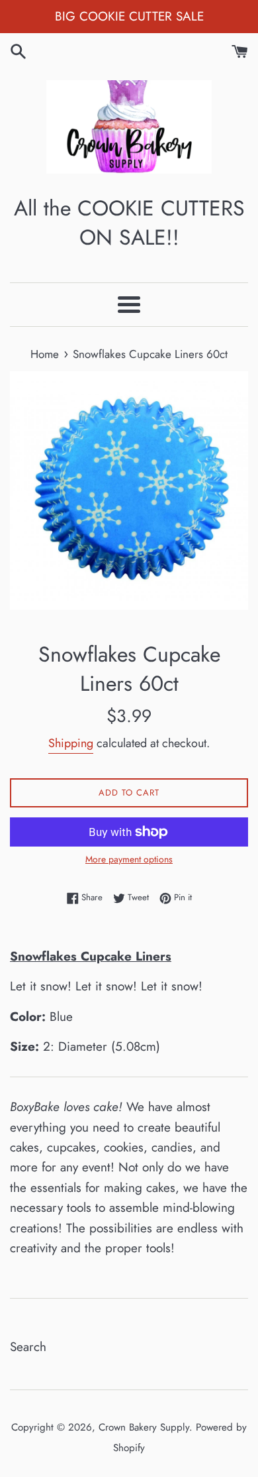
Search (28, 1347)
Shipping (70, 743)
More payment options (129, 859)
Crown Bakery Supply (144, 1427)
